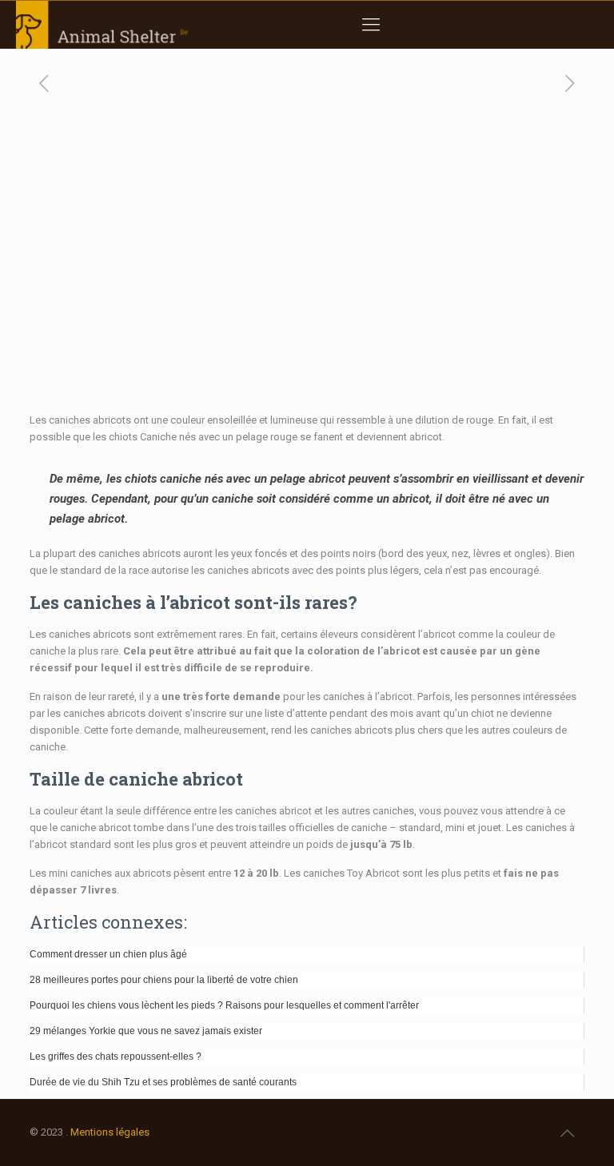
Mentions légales (110, 1132)
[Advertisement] (307, 292)
